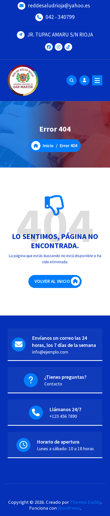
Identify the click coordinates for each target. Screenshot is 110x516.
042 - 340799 (60, 17)
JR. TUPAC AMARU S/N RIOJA (60, 34)
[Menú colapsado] (97, 80)
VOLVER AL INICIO (52, 281)
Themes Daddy (85, 502)
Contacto (53, 384)
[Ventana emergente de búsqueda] (72, 80)
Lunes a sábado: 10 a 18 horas (65, 448)
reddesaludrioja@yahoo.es (59, 5)
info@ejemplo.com (50, 352)
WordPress (69, 508)
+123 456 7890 (63, 416)
